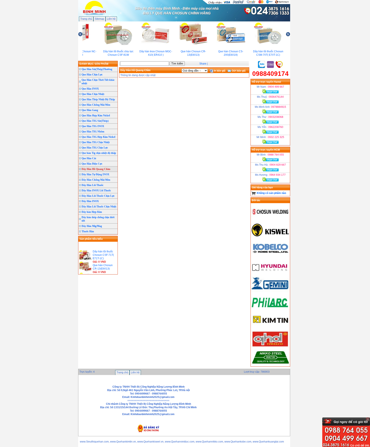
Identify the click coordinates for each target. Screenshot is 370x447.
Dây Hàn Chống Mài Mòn (96, 179)
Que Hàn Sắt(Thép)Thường (97, 69)
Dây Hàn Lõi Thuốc (92, 185)
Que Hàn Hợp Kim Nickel (96, 115)
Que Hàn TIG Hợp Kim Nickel (98, 136)
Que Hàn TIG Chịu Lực (95, 147)
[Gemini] (270, 291)
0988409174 (270, 73)
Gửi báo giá (238, 70)
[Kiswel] (270, 237)
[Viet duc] (270, 346)
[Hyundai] (270, 273)
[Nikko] (270, 364)
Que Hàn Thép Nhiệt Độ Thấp (98, 99)
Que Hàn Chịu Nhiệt (93, 94)
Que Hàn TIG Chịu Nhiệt (96, 142)
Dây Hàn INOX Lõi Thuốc (96, 190)
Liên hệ (111, 18)
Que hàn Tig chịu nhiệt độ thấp (99, 153)
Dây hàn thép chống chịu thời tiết (98, 219)
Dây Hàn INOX (90, 201)
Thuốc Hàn (88, 231)
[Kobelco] (270, 255)
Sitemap (99, 18)
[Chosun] (270, 219)
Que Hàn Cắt (89, 158)
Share (202, 63)
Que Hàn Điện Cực (92, 163)
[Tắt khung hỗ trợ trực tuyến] (367, 419)
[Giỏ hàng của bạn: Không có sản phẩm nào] (253, 193)
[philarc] (270, 309)
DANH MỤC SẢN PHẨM (93, 63)
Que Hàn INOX (90, 88)
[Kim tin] (270, 327)
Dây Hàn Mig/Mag (92, 226)
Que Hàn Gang (90, 110)
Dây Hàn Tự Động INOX (95, 174)
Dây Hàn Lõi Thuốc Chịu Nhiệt (99, 206)
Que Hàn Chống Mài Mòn (96, 104)
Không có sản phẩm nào (271, 193)
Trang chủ (86, 18)
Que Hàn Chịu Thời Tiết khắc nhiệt (98, 81)
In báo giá (219, 70)
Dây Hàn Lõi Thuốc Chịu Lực (98, 195)
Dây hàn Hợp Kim (92, 211)
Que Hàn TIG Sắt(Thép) (95, 120)
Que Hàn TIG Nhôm (93, 131)
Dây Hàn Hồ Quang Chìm (96, 169)
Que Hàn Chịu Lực (92, 74)
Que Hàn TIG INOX (93, 126)
